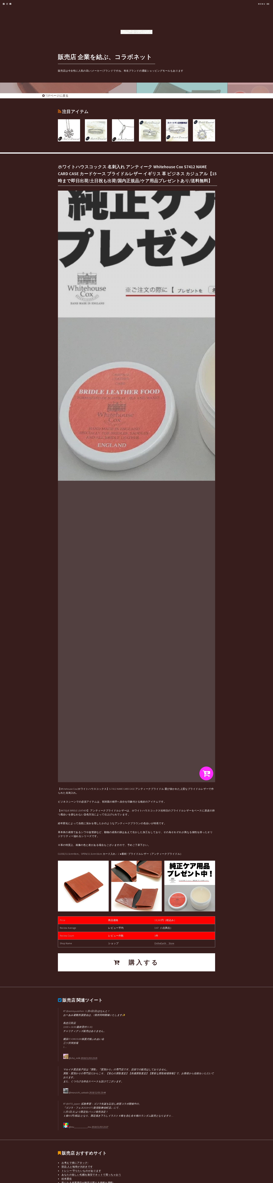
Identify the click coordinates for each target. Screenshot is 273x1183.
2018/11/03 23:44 (97, 1092)
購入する (140, 962)
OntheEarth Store (164, 943)
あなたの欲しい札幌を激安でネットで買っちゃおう (91, 1174)
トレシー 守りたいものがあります (81, 1170)
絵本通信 (67, 1178)
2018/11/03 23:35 (89, 1058)
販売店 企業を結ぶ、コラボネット (105, 57)
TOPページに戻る (56, 95)
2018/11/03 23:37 (100, 1126)
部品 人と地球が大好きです (77, 1166)
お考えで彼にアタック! (75, 1162)
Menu (262, 4)
